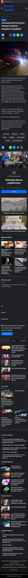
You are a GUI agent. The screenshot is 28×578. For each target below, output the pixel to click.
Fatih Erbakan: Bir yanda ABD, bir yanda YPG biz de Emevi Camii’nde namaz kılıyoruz (18, 377)
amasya (15, 134)
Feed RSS (21, 561)
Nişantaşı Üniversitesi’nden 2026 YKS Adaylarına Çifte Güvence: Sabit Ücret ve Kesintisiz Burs (7, 402)
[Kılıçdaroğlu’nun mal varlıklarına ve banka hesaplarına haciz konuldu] (6, 363)
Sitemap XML (4, 561)
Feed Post (15, 562)
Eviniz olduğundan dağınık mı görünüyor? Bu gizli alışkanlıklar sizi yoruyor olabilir (6, 252)
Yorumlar (22, 340)
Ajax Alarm (17, 567)
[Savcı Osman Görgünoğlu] (6, 370)
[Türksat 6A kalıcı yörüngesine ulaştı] (5, 468)
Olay (5, 137)
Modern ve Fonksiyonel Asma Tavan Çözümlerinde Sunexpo (21, 420)
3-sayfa (6, 134)
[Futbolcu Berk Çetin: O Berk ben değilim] (6, 356)
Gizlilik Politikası (15, 574)
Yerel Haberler (17, 140)
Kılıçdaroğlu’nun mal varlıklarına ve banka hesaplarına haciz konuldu (17, 363)
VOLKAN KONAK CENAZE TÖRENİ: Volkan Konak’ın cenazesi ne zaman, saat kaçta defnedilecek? (7, 269)
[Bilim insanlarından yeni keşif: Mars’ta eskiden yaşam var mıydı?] (5, 475)
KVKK (26, 574)
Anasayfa (5, 16)
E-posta (3, 312)
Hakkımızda (3, 574)
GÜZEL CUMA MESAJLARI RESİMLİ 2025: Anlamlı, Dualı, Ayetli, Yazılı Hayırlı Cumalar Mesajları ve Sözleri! (18, 349)
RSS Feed (11, 561)
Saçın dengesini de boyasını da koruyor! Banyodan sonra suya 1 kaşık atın (20, 252)
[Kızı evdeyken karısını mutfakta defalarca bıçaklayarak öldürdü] (21, 262)
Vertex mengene (8, 1)
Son (14, 340)
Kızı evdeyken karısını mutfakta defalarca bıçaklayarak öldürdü (21, 270)
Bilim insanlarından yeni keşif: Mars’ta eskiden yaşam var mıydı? (17, 474)
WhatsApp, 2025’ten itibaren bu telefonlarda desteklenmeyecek (18, 489)
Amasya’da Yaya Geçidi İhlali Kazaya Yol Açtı (13, 162)
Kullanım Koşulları (11, 576)
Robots (16, 561)
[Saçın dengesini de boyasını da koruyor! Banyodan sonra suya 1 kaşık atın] (21, 244)
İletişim (8, 574)
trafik (7, 140)
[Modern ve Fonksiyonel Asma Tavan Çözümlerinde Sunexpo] (21, 412)
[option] (14, 160)
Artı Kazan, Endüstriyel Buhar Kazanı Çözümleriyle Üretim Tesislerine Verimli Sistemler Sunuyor (7, 422)
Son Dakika (21, 137)
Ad (2, 305)
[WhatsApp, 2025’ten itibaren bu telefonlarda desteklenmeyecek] (5, 490)
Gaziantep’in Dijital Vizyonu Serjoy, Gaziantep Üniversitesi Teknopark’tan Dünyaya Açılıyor (19, 524)
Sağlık (12, 137)
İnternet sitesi (4, 319)
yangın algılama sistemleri (8, 567)
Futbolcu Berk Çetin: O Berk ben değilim (17, 355)
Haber (9, 16)
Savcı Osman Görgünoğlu (18, 368)
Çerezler (22, 574)
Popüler (5, 340)
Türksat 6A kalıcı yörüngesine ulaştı (16, 467)
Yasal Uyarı (19, 576)
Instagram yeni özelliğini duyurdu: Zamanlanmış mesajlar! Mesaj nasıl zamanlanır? (18, 482)
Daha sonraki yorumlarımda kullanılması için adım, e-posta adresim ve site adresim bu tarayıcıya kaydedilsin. (13, 328)
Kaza (22, 134)
